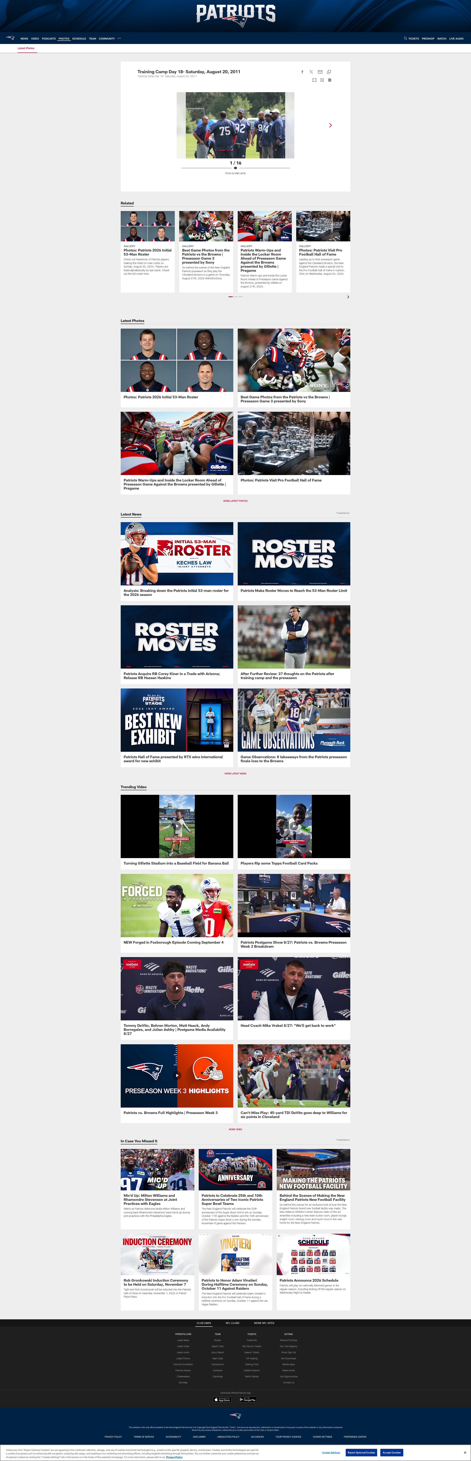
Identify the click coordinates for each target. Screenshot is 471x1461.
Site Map (183, 1382)
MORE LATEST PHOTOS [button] (235, 501)
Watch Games (252, 1376)
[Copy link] (329, 72)
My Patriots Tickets (251, 1346)
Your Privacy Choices (288, 1436)
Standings (218, 1376)
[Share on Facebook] (302, 74)
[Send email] (320, 74)
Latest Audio (183, 1352)
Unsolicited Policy (228, 1436)
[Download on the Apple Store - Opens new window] (222, 1400)
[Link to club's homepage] (10, 38)
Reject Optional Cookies (361, 1452)
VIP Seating (252, 1358)
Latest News (183, 1340)
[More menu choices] (119, 38)
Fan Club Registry (288, 1346)
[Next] (330, 125)
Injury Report (217, 1352)
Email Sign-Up (288, 1352)
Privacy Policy (113, 1436)
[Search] (405, 38)
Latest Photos (183, 1358)
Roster (218, 1340)
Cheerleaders (183, 1376)
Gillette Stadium (252, 1370)
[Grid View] (322, 80)
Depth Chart (218, 1346)
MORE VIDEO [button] (235, 1129)
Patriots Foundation (183, 1364)
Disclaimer (199, 1436)
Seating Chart (252, 1364)
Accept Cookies (392, 1452)
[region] (235, 1453)
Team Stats (217, 1358)
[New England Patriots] (235, 1416)
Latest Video (183, 1346)
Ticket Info (252, 1340)
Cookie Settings (322, 1436)
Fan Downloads (288, 1358)
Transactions (217, 1364)
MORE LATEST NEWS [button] (235, 773)
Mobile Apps (288, 1364)
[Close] (465, 1452)
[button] (230, 296)
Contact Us (288, 1382)
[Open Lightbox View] (235, 135)
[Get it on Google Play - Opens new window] (247, 1401)
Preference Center (355, 1436)
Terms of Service (144, 1436)
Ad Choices (257, 1436)
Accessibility (173, 1436)
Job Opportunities (289, 1376)
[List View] (329, 80)
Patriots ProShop (288, 1340)
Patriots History (183, 1370)
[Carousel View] (314, 80)
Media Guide (288, 1370)
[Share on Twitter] (311, 74)
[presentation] (348, 297)
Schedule (217, 1370)
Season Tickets (251, 1352)
